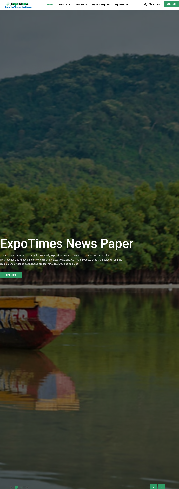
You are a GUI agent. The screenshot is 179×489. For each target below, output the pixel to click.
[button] (152, 4)
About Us (63, 4)
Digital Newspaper (100, 4)
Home (50, 4)
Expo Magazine (122, 4)
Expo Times (81, 4)
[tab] (11, 487)
